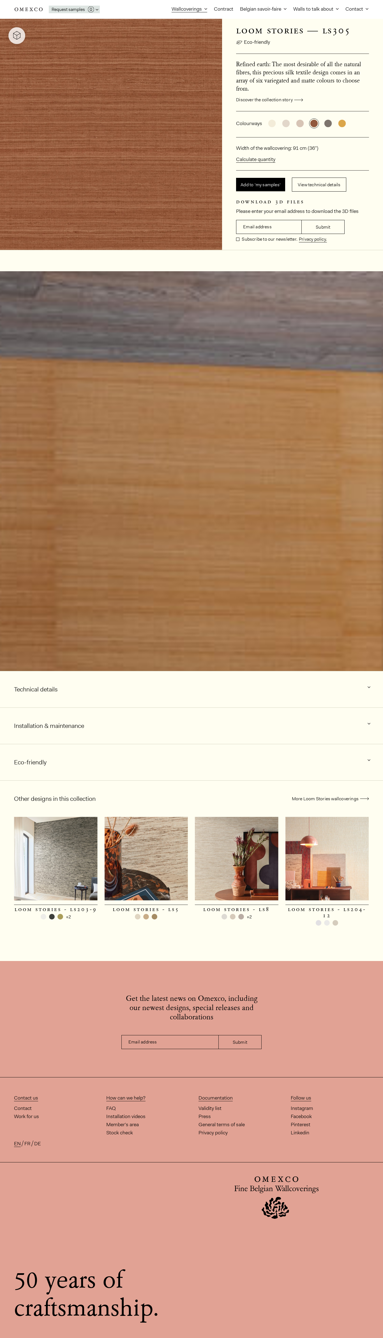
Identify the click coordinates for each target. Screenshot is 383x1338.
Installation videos (126, 1116)
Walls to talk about (313, 9)
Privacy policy (213, 1132)
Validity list (210, 1108)
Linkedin (300, 1132)
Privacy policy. (313, 239)
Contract (223, 9)
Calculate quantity (255, 159)
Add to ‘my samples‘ (261, 185)
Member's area (122, 1124)
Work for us (26, 1116)
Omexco (28, 9)
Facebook (301, 1116)
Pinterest (300, 1124)
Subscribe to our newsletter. (269, 239)
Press (205, 1116)
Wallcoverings (187, 9)
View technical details (319, 185)
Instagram (302, 1108)
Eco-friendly (257, 42)
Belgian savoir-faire (261, 9)
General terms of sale (222, 1124)
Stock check (119, 1132)
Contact (354, 9)
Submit (323, 227)
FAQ (111, 1108)
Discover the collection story (264, 100)
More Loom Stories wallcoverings (325, 799)
